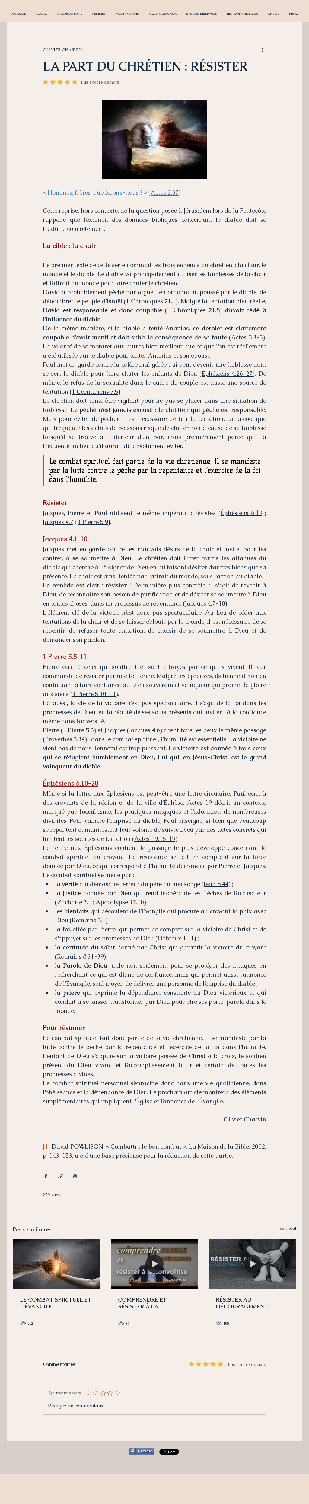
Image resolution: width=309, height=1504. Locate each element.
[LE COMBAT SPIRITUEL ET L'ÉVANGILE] (56, 1264)
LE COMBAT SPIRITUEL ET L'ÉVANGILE (55, 1303)
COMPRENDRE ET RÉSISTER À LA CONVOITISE (142, 1303)
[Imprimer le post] (75, 1176)
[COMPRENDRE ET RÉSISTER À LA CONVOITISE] (155, 1264)
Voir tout (287, 1228)
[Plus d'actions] (262, 49)
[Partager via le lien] (60, 1176)
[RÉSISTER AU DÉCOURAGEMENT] (252, 1264)
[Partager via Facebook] (46, 1176)
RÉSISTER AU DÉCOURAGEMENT (242, 1303)
